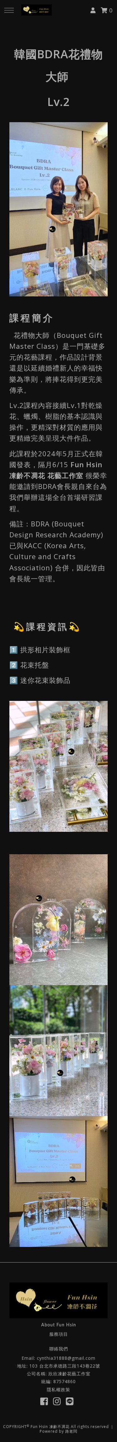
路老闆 (71, 1431)
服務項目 (58, 1334)
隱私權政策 (58, 1389)
